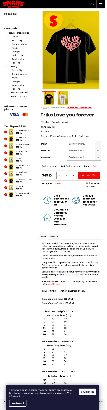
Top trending (18, 59)
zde (22, 396)
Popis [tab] (43, 236)
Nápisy (15, 48)
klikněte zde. (54, 284)
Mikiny (14, 66)
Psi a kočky (17, 40)
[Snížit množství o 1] (60, 175)
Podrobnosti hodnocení (79, 107)
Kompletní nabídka (18, 32)
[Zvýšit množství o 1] (73, 175)
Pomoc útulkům (19, 96)
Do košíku (91, 175)
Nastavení (18, 403)
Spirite (96, 166)
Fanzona (16, 62)
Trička (14, 36)
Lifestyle (16, 51)
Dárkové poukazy (19, 92)
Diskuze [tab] (54, 236)
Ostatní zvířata (19, 44)
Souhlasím (87, 391)
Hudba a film (18, 55)
